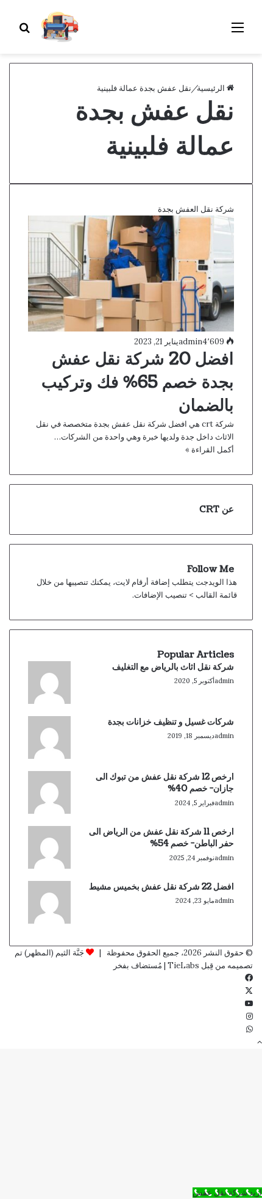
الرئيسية (212, 88)
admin (190, 341)
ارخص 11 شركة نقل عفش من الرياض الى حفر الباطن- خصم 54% (161, 838)
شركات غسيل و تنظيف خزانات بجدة (171, 722)
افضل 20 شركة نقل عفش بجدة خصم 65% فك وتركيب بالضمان (137, 382)
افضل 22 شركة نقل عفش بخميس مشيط (161, 887)
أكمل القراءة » (209, 449)
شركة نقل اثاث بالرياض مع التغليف (173, 667)
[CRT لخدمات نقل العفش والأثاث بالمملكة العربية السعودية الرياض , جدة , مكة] (59, 27)
